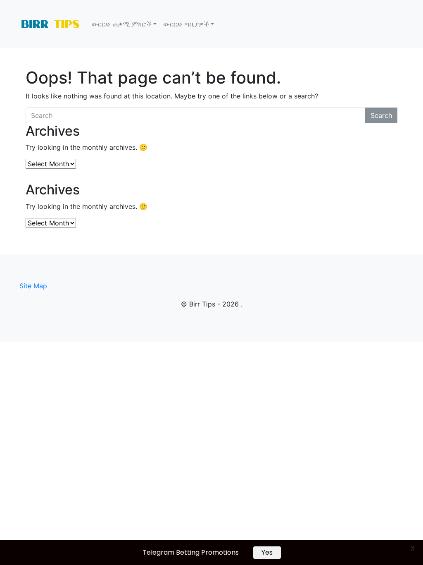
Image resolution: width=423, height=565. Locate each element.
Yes (267, 552)
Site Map (33, 286)
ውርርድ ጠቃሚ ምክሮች (121, 24)
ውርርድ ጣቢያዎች (186, 24)
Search (381, 115)
